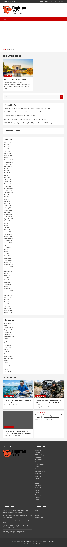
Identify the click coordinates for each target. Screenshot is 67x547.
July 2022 (6, 249)
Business (6, 325)
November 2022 (8, 240)
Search (61, 97)
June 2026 (7, 147)
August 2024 (7, 195)
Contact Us (53, 1)
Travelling (7, 75)
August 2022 (7, 247)
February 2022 (8, 260)
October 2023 (8, 216)
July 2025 (6, 171)
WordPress (39, 544)
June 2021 (7, 275)
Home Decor (7, 347)
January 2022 (8, 262)
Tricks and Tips (8, 371)
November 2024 (8, 188)
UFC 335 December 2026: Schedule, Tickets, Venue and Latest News (23, 112)
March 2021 (7, 282)
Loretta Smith (18, 82)
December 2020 (8, 288)
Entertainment (8, 334)
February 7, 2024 (8, 82)
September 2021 (8, 271)
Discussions (7, 332)
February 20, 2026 (40, 419)
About (46, 1)
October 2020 (8, 293)
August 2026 (7, 142)
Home (41, 1)
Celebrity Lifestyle (9, 328)
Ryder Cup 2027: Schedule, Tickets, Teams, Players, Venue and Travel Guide (25, 119)
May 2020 (6, 304)
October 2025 (8, 164)
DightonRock (25, 541)
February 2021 (8, 284)
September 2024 (8, 192)
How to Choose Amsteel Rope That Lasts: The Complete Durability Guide (48, 402)
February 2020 (8, 310)
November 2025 (8, 162)
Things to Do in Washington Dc (15, 80)
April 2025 (7, 177)
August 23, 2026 (8, 405)
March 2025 (7, 179)
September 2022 (8, 245)
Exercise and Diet (9, 336)
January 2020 (8, 312)
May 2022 (6, 254)
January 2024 (8, 210)
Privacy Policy (61, 1)
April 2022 (7, 256)
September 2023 (8, 219)
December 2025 (8, 160)
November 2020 (8, 291)
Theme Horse (50, 541)
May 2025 (6, 175)
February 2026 (8, 155)
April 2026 (7, 151)
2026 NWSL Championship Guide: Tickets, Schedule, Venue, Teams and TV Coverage (28, 123)
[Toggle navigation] (5, 19)
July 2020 (6, 299)
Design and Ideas (9, 330)
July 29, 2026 (39, 407)
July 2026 (6, 144)
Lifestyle (6, 352)
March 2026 (7, 153)
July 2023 (6, 223)
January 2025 (8, 184)
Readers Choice (8, 358)
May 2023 (6, 227)
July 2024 (6, 197)
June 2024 (7, 199)
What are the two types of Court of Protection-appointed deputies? (48, 416)
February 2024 (8, 208)
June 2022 (7, 251)
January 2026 (8, 157)
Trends (6, 369)
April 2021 (7, 280)
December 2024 (8, 186)
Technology (7, 365)
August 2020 (7, 297)
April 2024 (7, 203)
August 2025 (7, 168)
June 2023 (7, 225)
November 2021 (8, 267)
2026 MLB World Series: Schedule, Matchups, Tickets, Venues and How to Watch (27, 108)
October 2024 (8, 190)
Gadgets (6, 341)
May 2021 (6, 278)
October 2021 (8, 269)
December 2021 (8, 264)
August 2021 (7, 273)
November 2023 (8, 214)
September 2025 (8, 166)
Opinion (6, 354)
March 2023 (7, 232)
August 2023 (7, 221)
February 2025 (8, 182)
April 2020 (7, 306)
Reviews (6, 360)
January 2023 (8, 236)
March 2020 (7, 308)
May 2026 (6, 149)
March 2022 (7, 258)
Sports (6, 362)
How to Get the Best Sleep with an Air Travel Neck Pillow (20, 115)
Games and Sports (9, 343)
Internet (6, 349)
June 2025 (7, 173)
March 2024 (7, 206)
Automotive (7, 323)
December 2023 (8, 212)
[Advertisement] (33, 35)
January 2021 (8, 286)
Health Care (7, 345)
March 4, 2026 (8, 435)
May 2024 (6, 201)
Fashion (6, 338)
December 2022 (8, 238)
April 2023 (7, 230)
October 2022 (8, 243)
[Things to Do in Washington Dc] (18, 68)
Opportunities (8, 356)
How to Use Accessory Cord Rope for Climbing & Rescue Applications (17, 432)
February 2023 (8, 234)
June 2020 (7, 302)
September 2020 (8, 295)
